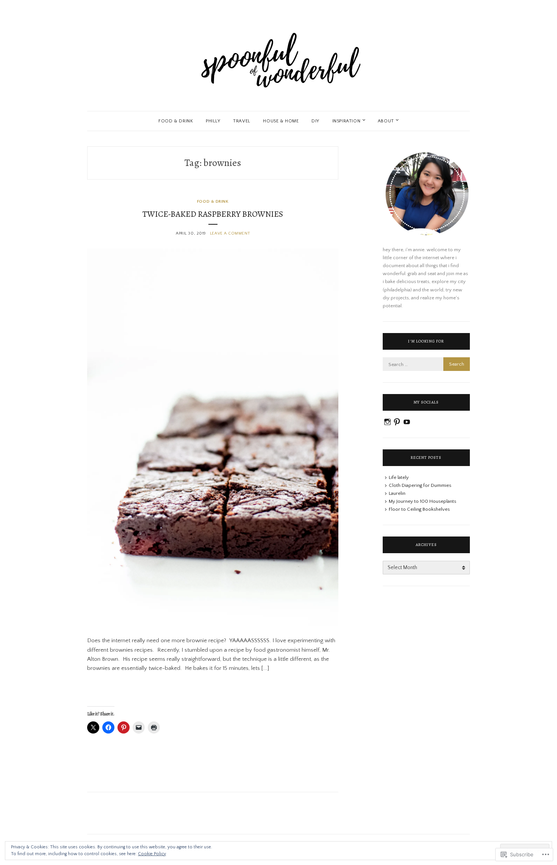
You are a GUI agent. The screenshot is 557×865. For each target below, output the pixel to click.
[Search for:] (426, 364)
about (386, 121)
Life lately (399, 477)
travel (241, 121)
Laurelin (397, 493)
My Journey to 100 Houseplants (422, 501)
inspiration (346, 121)
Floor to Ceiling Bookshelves (419, 509)
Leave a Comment (230, 233)
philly (213, 121)
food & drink (175, 121)
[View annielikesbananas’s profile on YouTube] (406, 421)
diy (315, 121)
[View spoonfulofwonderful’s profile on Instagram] (387, 421)
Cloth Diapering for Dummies (420, 485)
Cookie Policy (152, 853)
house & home (281, 121)
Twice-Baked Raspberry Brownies (212, 214)
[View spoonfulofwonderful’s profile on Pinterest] (397, 421)
